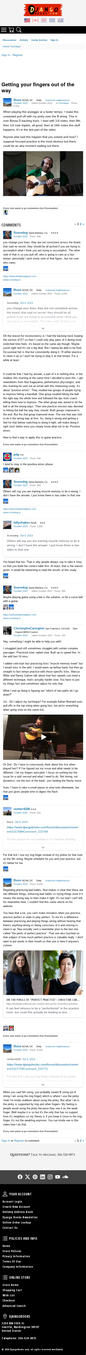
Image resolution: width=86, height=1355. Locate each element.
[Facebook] (20, 1177)
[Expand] (43, 328)
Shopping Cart (12, 1290)
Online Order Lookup (17, 1222)
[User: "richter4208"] (7, 811)
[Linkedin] (42, 1177)
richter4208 (22, 809)
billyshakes (22, 522)
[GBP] (44, 21)
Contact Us (10, 1228)
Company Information (18, 1267)
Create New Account (16, 1207)
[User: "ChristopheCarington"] (7, 630)
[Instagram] (50, 1177)
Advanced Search (14, 1306)
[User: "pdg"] (7, 457)
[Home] (43, 10)
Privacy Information (16, 1256)
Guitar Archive (39, 40)
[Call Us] (43, 1154)
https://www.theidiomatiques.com (19, 276)
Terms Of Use (12, 1261)
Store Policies (12, 1251)
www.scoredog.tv (12, 280)
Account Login (12, 1201)
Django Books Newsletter (20, 1217)
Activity (24, 40)
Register (18, 55)
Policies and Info (5, 1238)
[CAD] (35, 21)
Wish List (9, 1295)
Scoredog (21, 232)
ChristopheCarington (29, 628)
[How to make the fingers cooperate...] (43, 173)
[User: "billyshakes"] (7, 525)
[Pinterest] (35, 1177)
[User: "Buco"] (7, 102)
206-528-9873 (27, 1338)
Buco (17, 100)
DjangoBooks (5, 1316)
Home (6, 1246)
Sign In (54, 40)
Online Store (5, 1277)
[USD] (27, 21)
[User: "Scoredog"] (7, 235)
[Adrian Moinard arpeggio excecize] (43, 737)
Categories (4, 30)
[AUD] (60, 21)
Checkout (9, 1300)
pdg (16, 454)
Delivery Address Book (18, 1212)
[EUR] (52, 21)
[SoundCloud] (65, 1177)
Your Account (5, 1194)
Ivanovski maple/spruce (58, 100)
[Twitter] (27, 1177)
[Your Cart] (11, 30)
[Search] (19, 30)
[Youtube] (57, 1177)
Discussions (9, 40)
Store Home (11, 1285)
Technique (63, 103)
